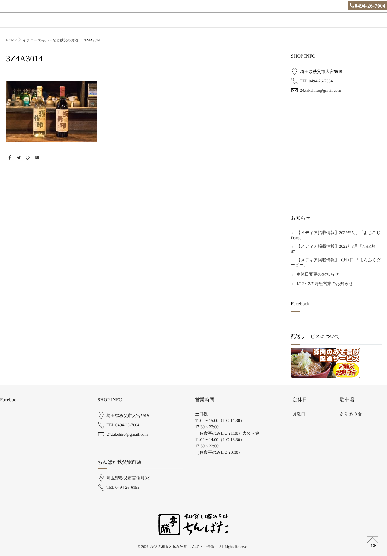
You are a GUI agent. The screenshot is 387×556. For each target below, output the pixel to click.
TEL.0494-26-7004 (316, 81)
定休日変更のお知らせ (317, 274)
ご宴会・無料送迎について (298, 23)
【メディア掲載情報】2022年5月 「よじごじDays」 (336, 235)
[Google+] (28, 158)
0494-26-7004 (370, 6)
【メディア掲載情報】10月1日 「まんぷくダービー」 (336, 263)
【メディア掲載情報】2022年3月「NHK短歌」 (333, 249)
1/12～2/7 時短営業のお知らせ (324, 284)
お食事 (191, 23)
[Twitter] (19, 158)
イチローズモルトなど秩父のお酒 (50, 40)
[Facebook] (9, 158)
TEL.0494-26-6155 (123, 487)
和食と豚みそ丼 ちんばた (246, 23)
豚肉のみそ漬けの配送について (355, 23)
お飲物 (211, 23)
